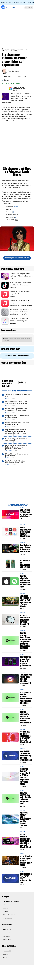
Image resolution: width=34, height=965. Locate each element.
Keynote (3, 2)
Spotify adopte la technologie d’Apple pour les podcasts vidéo (25, 581)
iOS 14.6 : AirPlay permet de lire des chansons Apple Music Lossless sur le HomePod (21, 312)
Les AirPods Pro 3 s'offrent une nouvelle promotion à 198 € (15, 462)
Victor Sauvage (13, 71)
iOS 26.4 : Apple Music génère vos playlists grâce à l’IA (25, 619)
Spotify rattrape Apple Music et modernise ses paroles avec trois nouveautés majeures (25, 640)
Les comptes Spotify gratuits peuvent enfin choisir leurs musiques (26, 697)
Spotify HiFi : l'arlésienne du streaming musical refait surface (26, 755)
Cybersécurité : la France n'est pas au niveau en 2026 (16, 439)
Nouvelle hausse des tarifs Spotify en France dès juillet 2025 (25, 798)
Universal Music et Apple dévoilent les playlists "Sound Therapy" (25, 819)
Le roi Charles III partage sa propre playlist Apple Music (26, 860)
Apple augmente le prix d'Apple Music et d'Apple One (25, 531)
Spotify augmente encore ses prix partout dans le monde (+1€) (25, 717)
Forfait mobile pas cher (9, 932)
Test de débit (6, 936)
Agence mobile (7, 951)
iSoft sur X (6, 957)
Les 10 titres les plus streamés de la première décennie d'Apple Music (26, 737)
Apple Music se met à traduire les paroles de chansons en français (20, 294)
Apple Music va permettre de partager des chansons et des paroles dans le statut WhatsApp (21, 303)
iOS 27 (24, 2)
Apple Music (7, 84)
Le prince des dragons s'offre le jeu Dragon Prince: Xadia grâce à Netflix (21, 276)
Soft (10, 8)
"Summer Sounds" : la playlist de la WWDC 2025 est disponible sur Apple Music (25, 776)
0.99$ (16, 206)
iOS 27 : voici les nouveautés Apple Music (25, 564)
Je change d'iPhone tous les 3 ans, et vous (17, 395)
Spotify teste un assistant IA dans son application (25, 548)
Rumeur (17, 84)
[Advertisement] (17, 28)
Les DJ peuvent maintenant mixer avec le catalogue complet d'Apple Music (26, 840)
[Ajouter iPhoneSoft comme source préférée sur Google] (17, 88)
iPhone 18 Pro (17, 2)
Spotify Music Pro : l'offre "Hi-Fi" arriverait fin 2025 (26, 878)
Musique (7, 49)
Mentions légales (7, 918)
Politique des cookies (9, 914)
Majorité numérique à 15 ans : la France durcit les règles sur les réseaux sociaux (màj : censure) (15, 431)
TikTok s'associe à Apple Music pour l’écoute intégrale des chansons (20, 285)
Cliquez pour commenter (17, 356)
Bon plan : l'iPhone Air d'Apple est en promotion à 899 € (17, 416)
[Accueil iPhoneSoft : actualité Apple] (2, 49)
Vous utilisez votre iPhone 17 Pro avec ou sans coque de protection (16, 402)
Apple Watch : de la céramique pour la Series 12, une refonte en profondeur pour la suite (16, 447)
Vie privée (5, 911)
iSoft (4, 904)
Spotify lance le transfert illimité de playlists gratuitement (25, 661)
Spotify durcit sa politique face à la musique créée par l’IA (26, 679)
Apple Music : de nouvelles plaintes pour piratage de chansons (19, 321)
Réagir (23, 76)
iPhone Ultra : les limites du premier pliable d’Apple (16, 455)
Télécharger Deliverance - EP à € (17, 258)
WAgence (5, 954)
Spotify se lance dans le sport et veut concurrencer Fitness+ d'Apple (25, 601)
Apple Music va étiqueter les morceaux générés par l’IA (26, 514)
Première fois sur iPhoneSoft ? (11, 901)
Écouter (6, 80)
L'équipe (5, 908)
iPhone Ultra (9, 2)
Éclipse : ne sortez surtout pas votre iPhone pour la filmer (17, 423)
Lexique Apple (7, 939)
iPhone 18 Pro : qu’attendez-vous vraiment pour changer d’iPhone (16, 409)
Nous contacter (7, 929)
